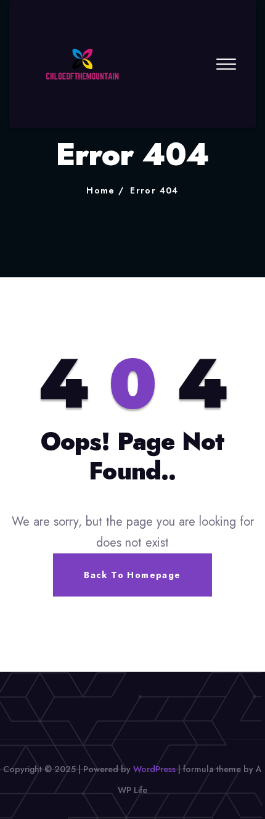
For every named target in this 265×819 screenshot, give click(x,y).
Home (100, 190)
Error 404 (154, 190)
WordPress (154, 769)
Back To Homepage (132, 575)
